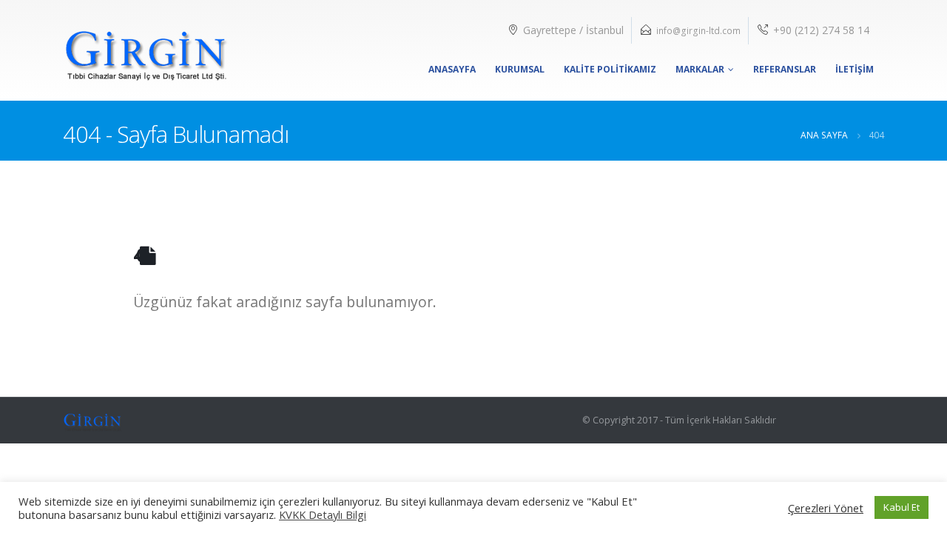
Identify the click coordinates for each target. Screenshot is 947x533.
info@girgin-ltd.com (698, 30)
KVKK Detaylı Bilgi (322, 514)
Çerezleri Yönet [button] (825, 507)
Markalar (699, 69)
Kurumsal (520, 69)
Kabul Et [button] (901, 507)
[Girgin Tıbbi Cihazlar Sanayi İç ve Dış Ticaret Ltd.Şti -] (146, 50)
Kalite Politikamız (610, 69)
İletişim (854, 69)
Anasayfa (452, 69)
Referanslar (784, 69)
